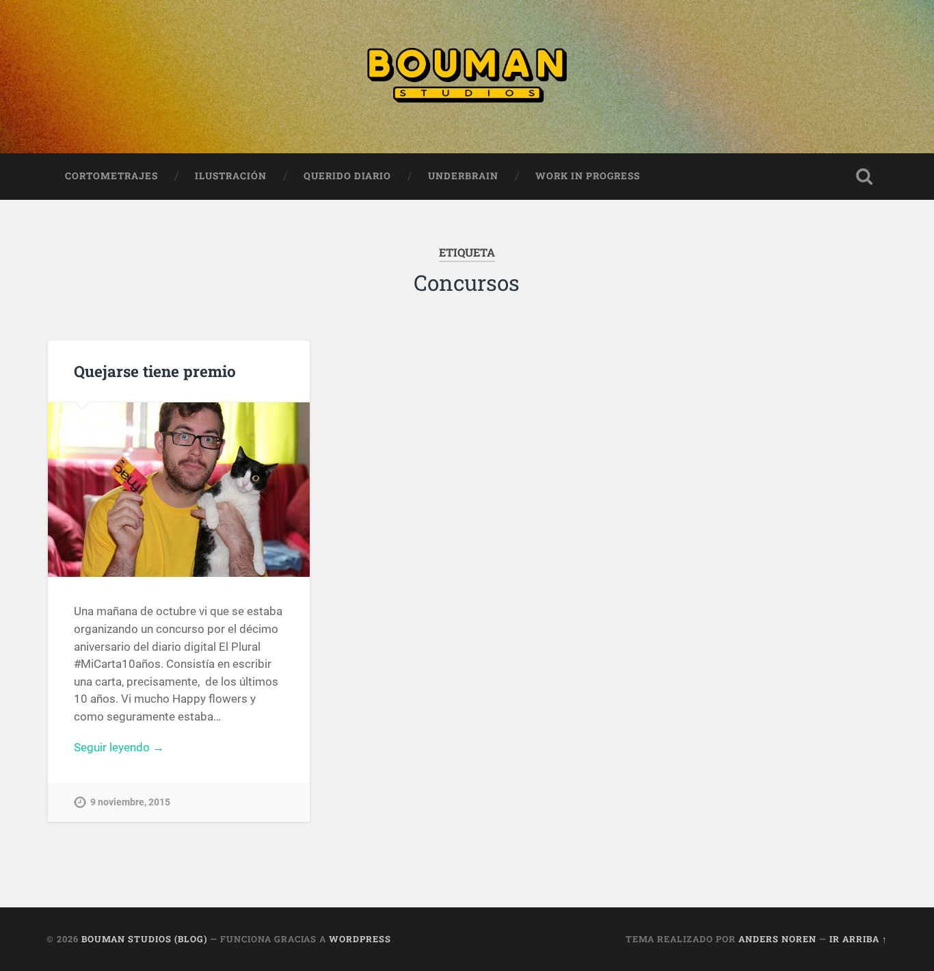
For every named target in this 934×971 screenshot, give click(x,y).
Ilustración (231, 176)
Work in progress (587, 176)
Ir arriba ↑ (858, 938)
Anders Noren (777, 938)
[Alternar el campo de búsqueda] (864, 176)
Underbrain (463, 176)
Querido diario (347, 176)
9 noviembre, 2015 (130, 802)
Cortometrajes (111, 176)
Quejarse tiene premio (155, 371)
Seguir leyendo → (119, 747)
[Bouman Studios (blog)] (467, 76)
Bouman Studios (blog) (144, 938)
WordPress (360, 938)
